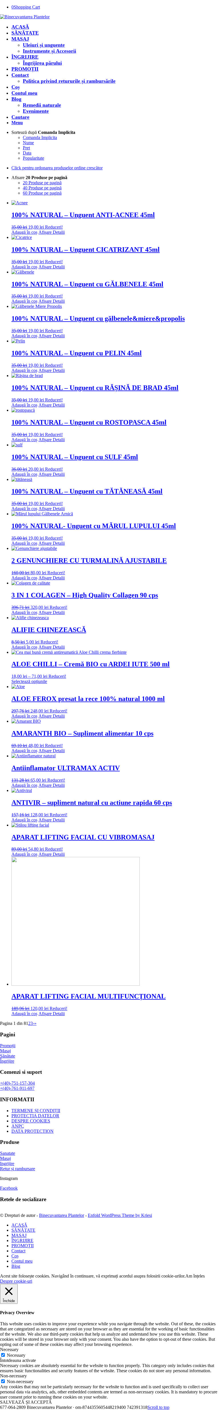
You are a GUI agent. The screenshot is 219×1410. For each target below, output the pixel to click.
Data (27, 152)
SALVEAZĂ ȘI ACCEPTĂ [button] (26, 1402)
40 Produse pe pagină (42, 187)
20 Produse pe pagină (42, 182)
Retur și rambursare (17, 1168)
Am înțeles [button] (195, 1276)
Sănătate (7, 1055)
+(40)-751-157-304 (17, 1083)
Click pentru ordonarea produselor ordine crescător (57, 167)
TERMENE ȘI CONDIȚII (35, 1110)
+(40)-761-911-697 (17, 1088)
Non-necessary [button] (13, 1375)
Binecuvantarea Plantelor (61, 1215)
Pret (26, 147)
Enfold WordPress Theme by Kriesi (120, 1215)
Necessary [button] (9, 1349)
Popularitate (33, 158)
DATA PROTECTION (32, 1131)
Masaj (5, 1050)
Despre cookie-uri (16, 1281)
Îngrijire (7, 1061)
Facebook (9, 1188)
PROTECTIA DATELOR (35, 1115)
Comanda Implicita (40, 137)
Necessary (16, 1355)
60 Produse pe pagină (42, 193)
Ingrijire (7, 1163)
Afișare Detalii (51, 232)
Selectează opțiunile (29, 681)
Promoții (7, 1045)
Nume (28, 142)
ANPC (17, 1126)
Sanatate (7, 1153)
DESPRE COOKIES (30, 1120)
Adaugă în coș (24, 232)
